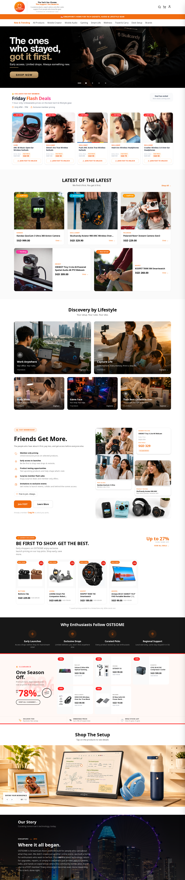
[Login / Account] (169, 6)
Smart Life (96, 22)
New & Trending (22, 22)
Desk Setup (137, 22)
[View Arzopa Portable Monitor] (81, 765)
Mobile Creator (54, 22)
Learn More (43, 504)
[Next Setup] (12, 800)
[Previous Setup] (7, 800)
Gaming (84, 22)
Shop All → (166, 185)
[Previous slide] (4, 57)
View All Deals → (161, 546)
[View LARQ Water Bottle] (157, 778)
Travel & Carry (121, 22)
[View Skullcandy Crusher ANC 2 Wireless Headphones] (135, 783)
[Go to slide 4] (99, 83)
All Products (38, 22)
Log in (31, 512)
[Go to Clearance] (92, 57)
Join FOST (22, 504)
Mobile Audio (71, 22)
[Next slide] (180, 57)
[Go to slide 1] (79, 83)
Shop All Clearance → (28, 702)
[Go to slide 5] (105, 83)
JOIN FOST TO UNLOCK (28, 161)
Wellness (108, 22)
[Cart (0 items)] (164, 7)
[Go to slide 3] (92, 83)
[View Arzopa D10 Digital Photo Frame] (28, 781)
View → (59, 240)
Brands (148, 22)
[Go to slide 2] (86, 83)
